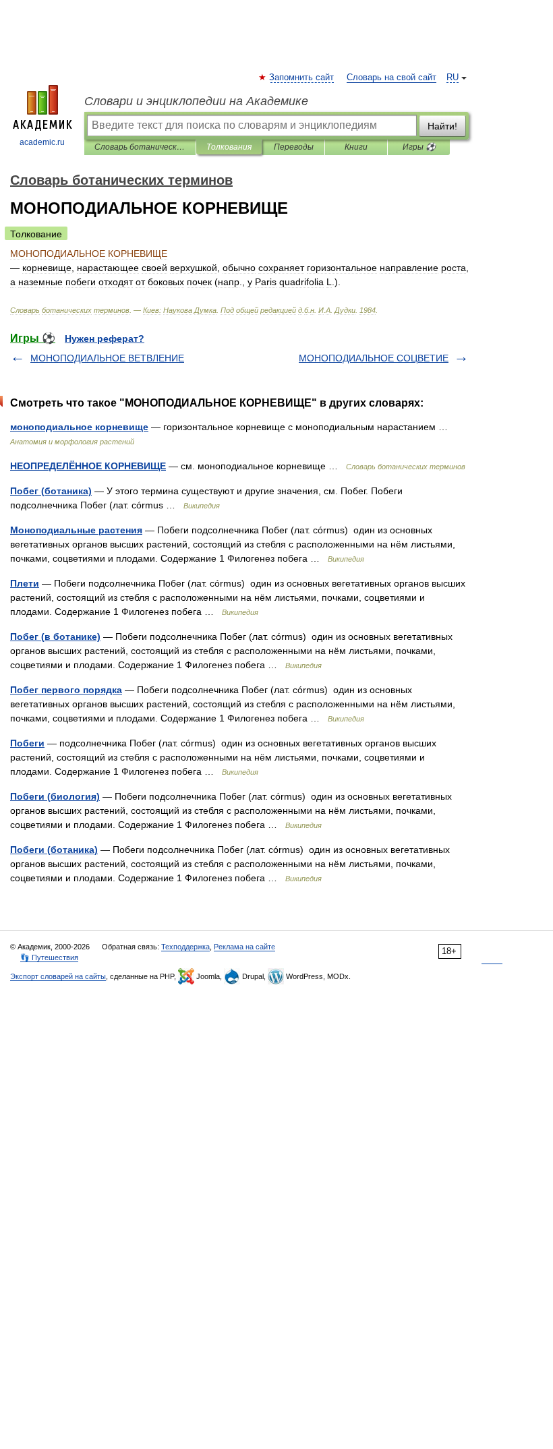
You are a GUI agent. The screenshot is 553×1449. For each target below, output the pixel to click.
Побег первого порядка (66, 689)
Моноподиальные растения (76, 530)
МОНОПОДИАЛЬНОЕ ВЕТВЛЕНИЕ (107, 358)
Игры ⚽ (419, 147)
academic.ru (42, 142)
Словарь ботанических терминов (139, 147)
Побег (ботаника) (51, 490)
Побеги (27, 743)
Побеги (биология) (55, 796)
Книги (356, 147)
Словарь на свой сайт (391, 77)
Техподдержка (185, 947)
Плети (24, 583)
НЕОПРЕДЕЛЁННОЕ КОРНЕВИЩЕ (88, 466)
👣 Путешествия (49, 957)
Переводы (294, 147)
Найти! (442, 126)
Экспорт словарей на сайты (58, 976)
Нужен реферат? (104, 338)
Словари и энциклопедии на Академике (196, 101)
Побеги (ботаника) (54, 849)
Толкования (229, 147)
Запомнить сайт (302, 77)
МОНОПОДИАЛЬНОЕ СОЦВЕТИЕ (373, 358)
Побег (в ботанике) (55, 636)
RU (452, 77)
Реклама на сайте (244, 947)
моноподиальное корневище (79, 426)
